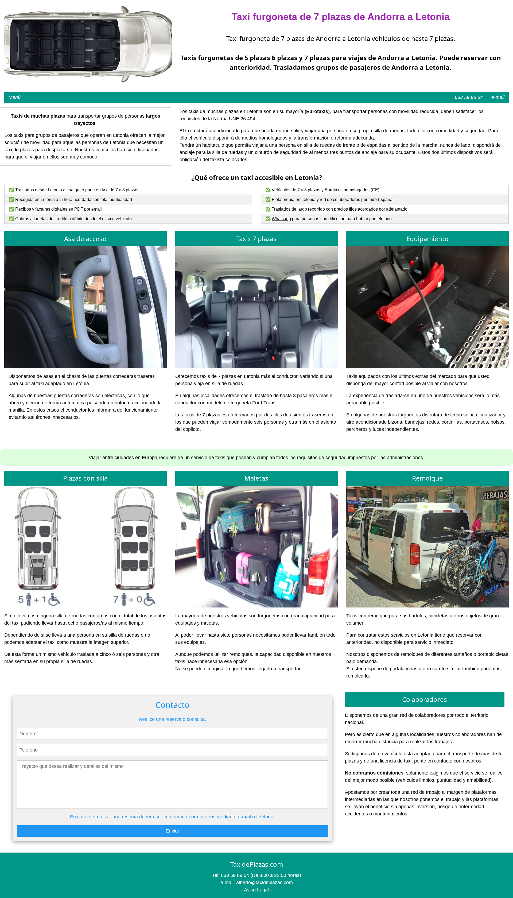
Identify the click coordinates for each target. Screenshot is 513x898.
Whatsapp (281, 218)
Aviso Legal (256, 889)
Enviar (172, 831)
